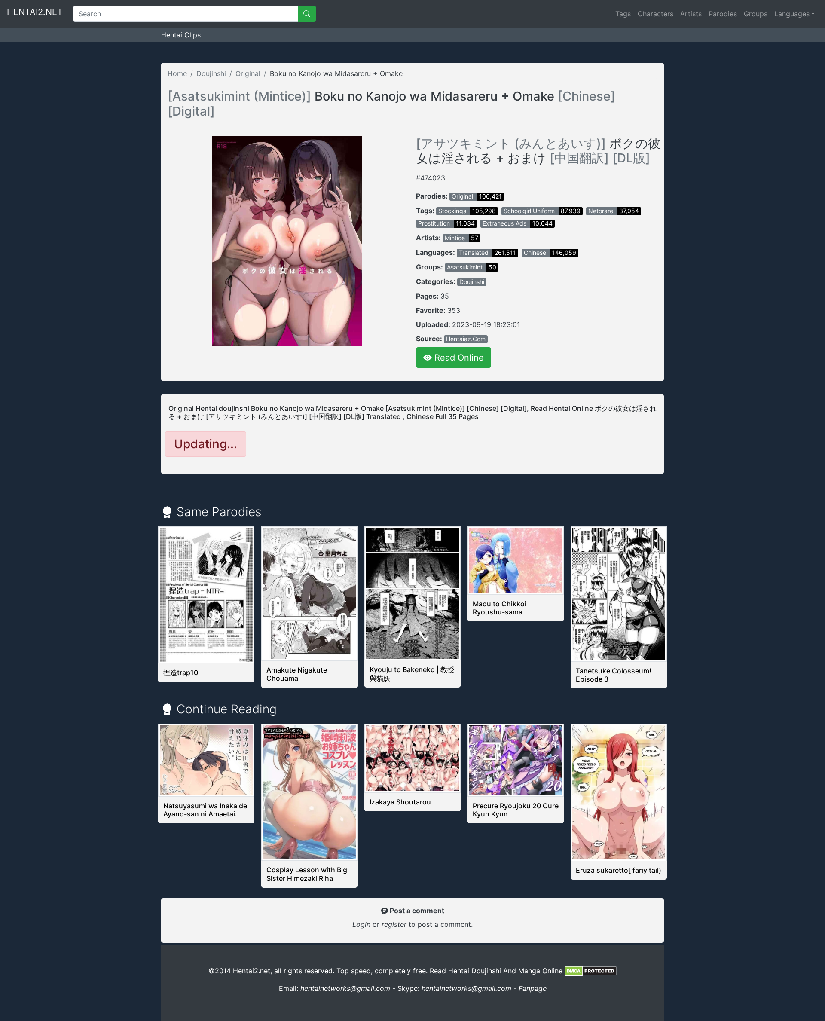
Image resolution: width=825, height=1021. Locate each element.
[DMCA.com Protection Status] (591, 970)
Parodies (723, 13)
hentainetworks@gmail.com (345, 988)
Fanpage (533, 988)
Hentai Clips (181, 35)
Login (361, 924)
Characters (655, 13)
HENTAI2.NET (35, 12)
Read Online (458, 357)
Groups (755, 13)
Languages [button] (792, 13)
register (395, 924)
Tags (623, 13)
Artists (691, 13)
